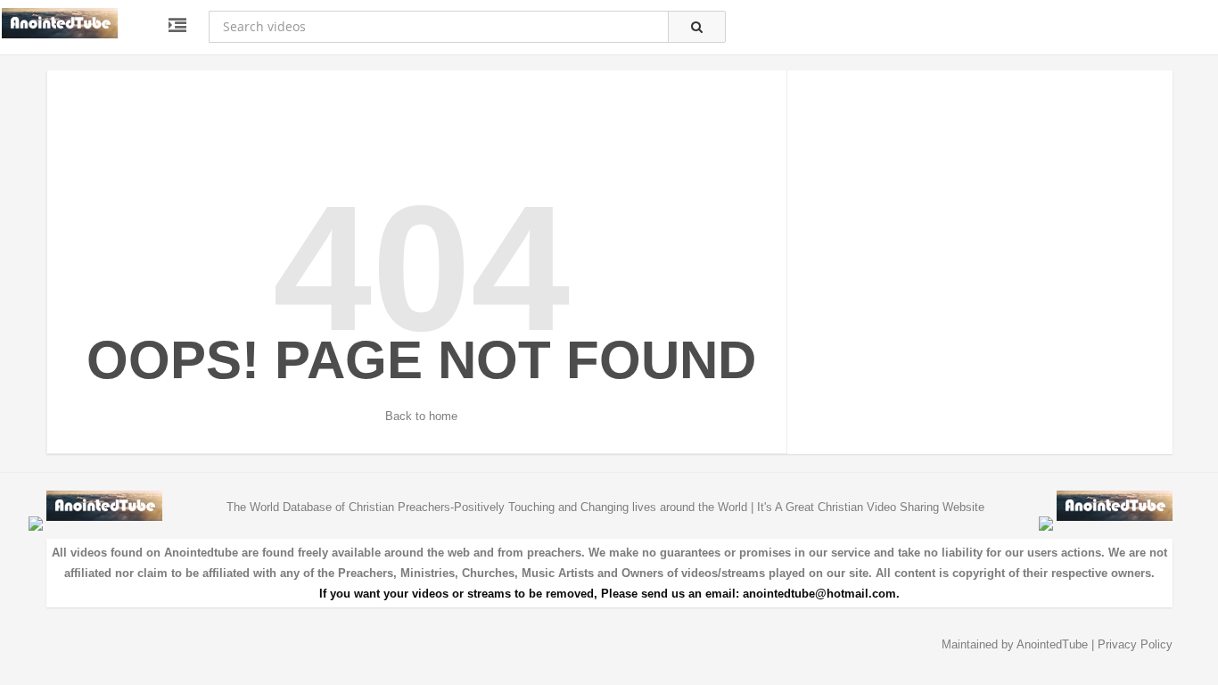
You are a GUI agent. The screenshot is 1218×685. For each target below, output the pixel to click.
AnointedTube (1052, 644)
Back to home (421, 416)
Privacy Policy (1135, 644)
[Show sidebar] (177, 26)
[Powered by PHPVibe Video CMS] (36, 523)
